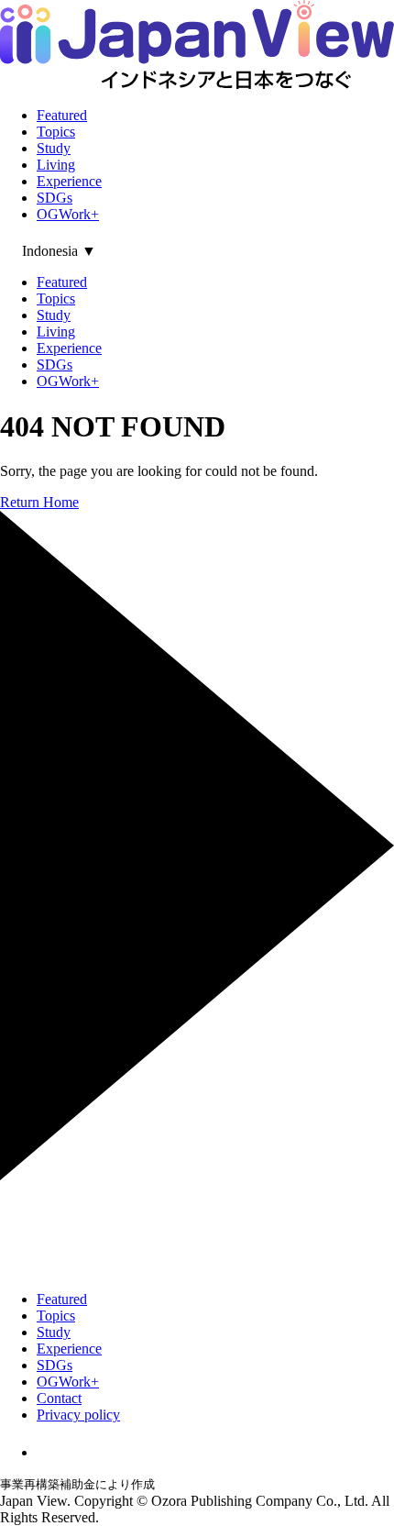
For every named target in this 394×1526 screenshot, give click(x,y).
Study (54, 148)
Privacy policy (78, 1414)
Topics (56, 131)
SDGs (54, 197)
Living (56, 164)
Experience (69, 181)
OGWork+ (68, 214)
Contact (59, 1398)
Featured (62, 115)
